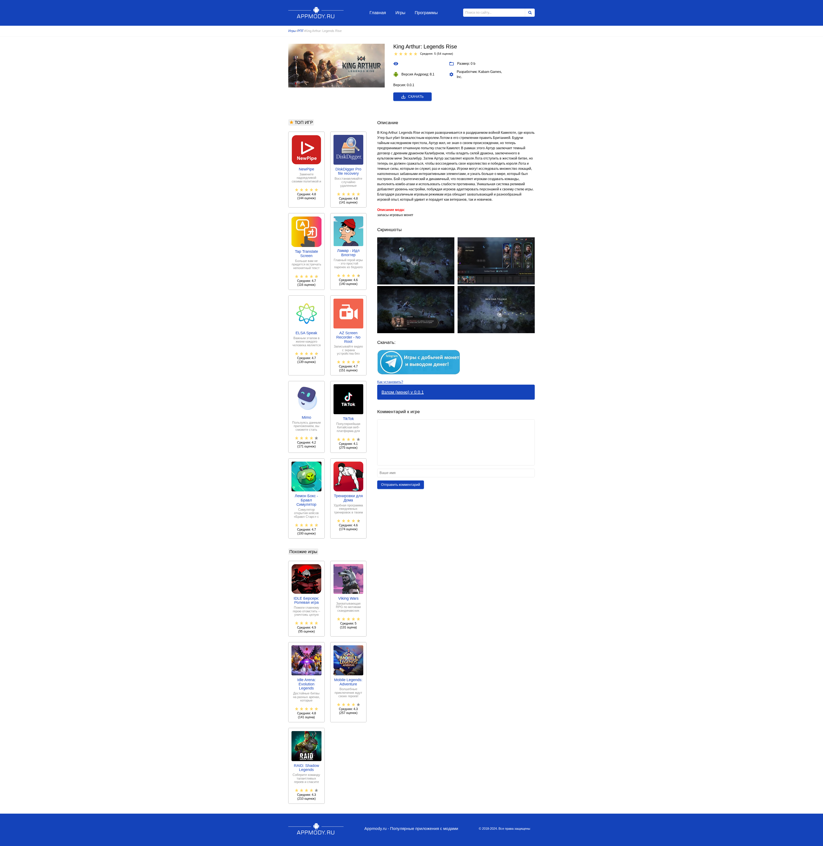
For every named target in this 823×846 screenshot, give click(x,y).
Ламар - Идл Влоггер (348, 253)
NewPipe (306, 169)
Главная (377, 12)
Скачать (416, 96)
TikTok (348, 419)
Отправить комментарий (400, 484)
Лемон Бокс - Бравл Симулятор (306, 500)
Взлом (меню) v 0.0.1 (402, 392)
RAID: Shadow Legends (306, 768)
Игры (400, 12)
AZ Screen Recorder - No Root (348, 337)
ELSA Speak (306, 333)
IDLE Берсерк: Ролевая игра (306, 600)
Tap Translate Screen (306, 254)
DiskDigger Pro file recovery (348, 171)
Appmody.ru (316, 12)
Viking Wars (348, 598)
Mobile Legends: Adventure (348, 682)
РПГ (300, 31)
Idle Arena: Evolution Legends (306, 684)
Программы (426, 12)
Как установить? (390, 382)
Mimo (306, 417)
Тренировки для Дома (348, 498)
